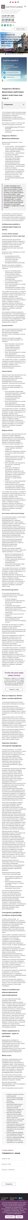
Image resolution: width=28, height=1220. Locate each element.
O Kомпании (4, 1198)
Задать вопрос (20, 29)
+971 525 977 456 (7, 21)
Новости (3, 1199)
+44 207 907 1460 (7, 16)
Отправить (9, 1184)
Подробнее (7, 50)
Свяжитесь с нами (14, 689)
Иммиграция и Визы (13, 1198)
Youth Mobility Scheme (11, 127)
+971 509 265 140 (7, 19)
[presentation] (2, 42)
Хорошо (19, 1217)
